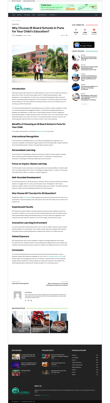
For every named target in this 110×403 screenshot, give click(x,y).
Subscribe (94, 28)
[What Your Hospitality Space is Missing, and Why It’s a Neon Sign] (16, 365)
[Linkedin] (31, 300)
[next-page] (16, 336)
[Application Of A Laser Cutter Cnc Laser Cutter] (46, 372)
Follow (85, 28)
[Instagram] (28, 300)
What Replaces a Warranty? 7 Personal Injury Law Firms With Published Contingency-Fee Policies (89, 98)
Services (40, 326)
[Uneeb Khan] (13, 35)
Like (76, 28)
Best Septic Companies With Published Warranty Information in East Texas (40, 330)
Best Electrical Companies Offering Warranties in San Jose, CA (21, 330)
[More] (52, 41)
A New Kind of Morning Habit (20, 283)
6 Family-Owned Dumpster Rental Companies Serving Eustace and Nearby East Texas (59, 329)
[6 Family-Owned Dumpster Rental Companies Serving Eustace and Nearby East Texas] (59, 322)
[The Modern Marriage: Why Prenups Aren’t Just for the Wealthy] (16, 357)
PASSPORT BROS (25, 370)
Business (21, 326)
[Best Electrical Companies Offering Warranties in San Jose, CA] (21, 322)
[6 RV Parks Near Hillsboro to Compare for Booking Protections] (76, 87)
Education (18, 20)
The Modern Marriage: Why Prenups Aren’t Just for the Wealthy (28, 356)
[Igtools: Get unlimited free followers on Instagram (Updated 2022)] (46, 356)
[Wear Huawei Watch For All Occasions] (46, 364)
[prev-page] (13, 336)
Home (13, 20)
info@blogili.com (45, 395)
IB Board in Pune (41, 131)
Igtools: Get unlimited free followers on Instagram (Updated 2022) (59, 356)
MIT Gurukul (27, 197)
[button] (96, 15)
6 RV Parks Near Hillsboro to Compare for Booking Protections (89, 88)
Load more (84, 104)
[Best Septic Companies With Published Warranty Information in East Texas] (40, 322)
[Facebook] (25, 300)
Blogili (19, 401)
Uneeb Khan (19, 35)
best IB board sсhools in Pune (54, 256)
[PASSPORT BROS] (16, 373)
